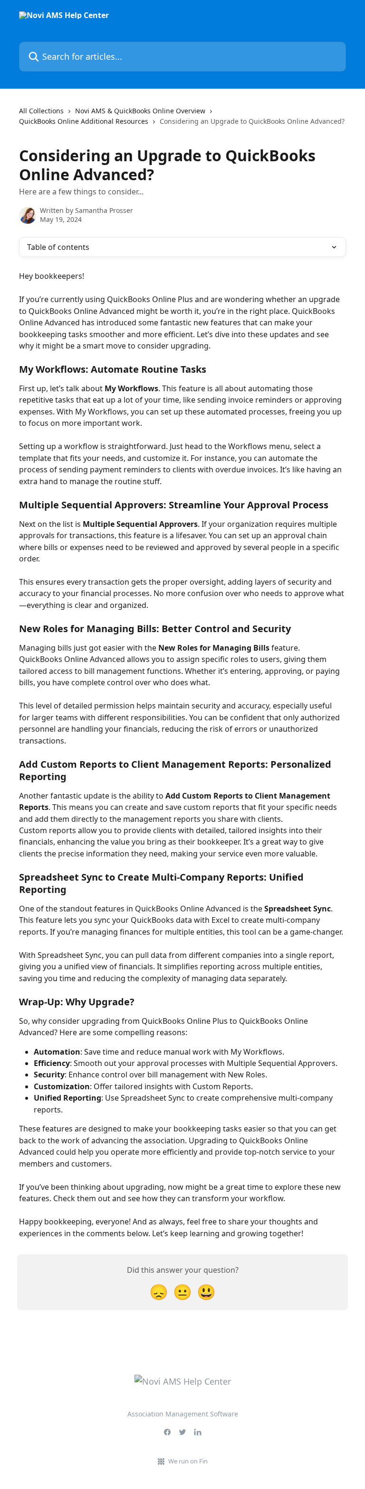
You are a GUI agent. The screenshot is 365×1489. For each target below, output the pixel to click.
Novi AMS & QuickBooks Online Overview (140, 110)
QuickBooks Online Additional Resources (83, 121)
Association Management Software (182, 1413)
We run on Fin (188, 1461)
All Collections (41, 110)
